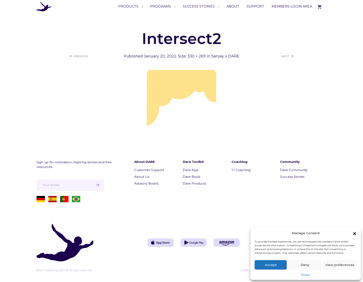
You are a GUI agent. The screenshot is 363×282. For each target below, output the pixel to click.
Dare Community (294, 170)
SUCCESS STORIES (199, 6)
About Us (141, 177)
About (232, 6)
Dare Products (194, 183)
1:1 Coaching (241, 170)
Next (285, 56)
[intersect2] (181, 98)
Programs (160, 6)
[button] (354, 233)
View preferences (339, 265)
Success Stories (292, 177)
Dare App (191, 170)
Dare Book (191, 177)
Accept (271, 265)
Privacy (305, 274)
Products (128, 6)
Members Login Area (292, 6)
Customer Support (149, 170)
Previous (81, 56)
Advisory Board (146, 183)
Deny (305, 265)
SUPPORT (255, 6)
